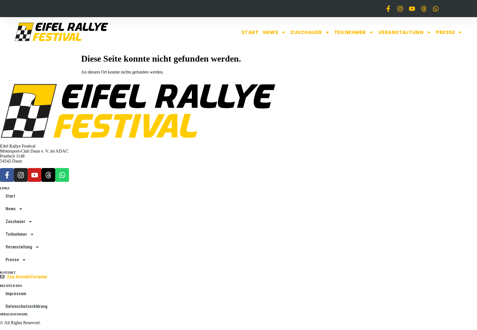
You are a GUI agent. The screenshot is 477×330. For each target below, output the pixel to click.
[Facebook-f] (388, 9)
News (270, 32)
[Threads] (424, 9)
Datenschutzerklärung (26, 306)
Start (250, 32)
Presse (445, 32)
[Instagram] (400, 9)
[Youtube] (412, 9)
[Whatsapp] (436, 9)
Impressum (16, 293)
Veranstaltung (401, 32)
